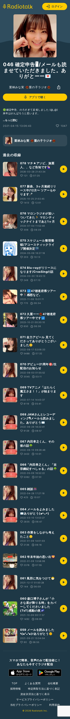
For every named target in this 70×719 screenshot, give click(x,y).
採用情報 (15, 688)
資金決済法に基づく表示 (35, 694)
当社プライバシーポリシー (26, 704)
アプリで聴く (37, 97)
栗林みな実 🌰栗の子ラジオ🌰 (30, 87)
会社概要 (53, 683)
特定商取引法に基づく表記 (44, 688)
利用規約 (54, 704)
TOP (14, 683)
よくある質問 (33, 683)
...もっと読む (10, 120)
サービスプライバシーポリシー (34, 699)
